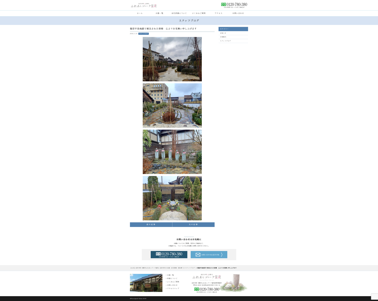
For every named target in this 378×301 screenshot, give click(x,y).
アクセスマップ (173, 288)
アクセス (218, 13)
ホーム (140, 13)
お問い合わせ (238, 13)
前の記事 (151, 224)
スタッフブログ (225, 41)
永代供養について (179, 13)
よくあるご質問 (199, 13)
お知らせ (223, 33)
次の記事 (193, 224)
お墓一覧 (159, 13)
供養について (172, 278)
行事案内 (223, 37)
